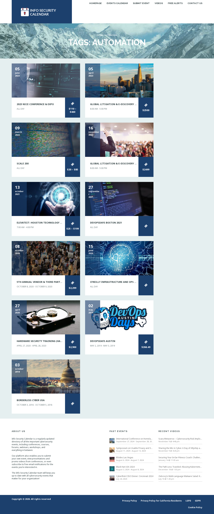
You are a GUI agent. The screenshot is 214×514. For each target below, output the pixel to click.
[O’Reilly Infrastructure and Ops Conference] (119, 258)
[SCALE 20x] (46, 139)
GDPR (198, 500)
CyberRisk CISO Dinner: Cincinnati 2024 (134, 476)
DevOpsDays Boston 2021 (106, 222)
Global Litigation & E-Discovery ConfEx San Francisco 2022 (130, 163)
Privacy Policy (129, 500)
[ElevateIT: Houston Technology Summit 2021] (46, 198)
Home (99, 35)
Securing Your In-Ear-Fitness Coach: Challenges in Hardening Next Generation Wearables (180, 457)
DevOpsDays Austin (102, 341)
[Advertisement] (180, 113)
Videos (159, 3)
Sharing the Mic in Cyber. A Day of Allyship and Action (180, 448)
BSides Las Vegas (124, 457)
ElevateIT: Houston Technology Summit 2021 (46, 222)
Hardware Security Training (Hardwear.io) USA (48, 341)
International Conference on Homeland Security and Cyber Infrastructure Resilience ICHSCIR (134, 438)
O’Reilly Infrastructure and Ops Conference (119, 281)
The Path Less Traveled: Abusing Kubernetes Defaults (180, 466)
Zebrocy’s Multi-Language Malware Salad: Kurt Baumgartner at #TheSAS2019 (180, 476)
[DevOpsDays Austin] (119, 317)
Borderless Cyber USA (31, 400)
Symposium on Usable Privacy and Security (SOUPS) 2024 (134, 448)
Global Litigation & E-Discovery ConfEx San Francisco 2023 (130, 104)
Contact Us (195, 3)
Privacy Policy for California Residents (161, 500)
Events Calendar (117, 3)
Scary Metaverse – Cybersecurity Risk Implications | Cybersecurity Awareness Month (180, 438)
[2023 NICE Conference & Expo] (46, 80)
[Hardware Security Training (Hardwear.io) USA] (46, 317)
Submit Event (141, 3)
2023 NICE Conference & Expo (35, 104)
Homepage (95, 3)
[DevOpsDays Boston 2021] (119, 198)
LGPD (188, 500)
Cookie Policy (195, 507)
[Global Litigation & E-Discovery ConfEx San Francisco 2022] (119, 139)
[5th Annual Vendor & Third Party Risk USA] (46, 258)
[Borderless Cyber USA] (46, 376)
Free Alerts (175, 3)
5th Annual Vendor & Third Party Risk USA (45, 281)
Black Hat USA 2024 (125, 466)
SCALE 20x (23, 163)
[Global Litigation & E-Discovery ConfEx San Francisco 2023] (119, 80)
